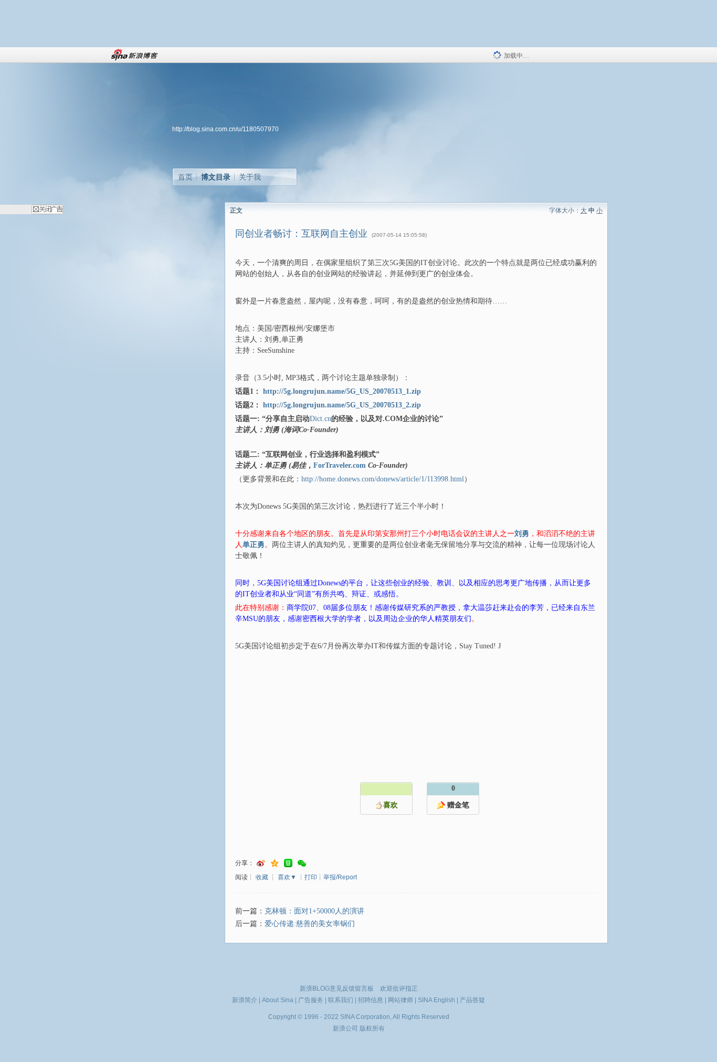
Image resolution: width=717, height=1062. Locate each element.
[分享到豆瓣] (288, 863)
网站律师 (400, 1000)
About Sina (277, 1000)
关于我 (250, 177)
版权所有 (372, 1028)
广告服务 (310, 1000)
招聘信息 (370, 1000)
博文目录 (215, 177)
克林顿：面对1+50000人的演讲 (314, 911)
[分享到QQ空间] (274, 863)
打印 (310, 877)
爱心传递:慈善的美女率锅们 (310, 924)
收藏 (262, 877)
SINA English (436, 1000)
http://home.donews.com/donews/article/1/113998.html (382, 479)
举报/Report (340, 877)
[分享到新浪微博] (261, 863)
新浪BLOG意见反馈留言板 (337, 988)
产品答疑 (472, 1000)
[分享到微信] (302, 863)
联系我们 (340, 1000)
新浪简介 (244, 1000)
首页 (185, 177)
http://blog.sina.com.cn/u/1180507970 (225, 129)
